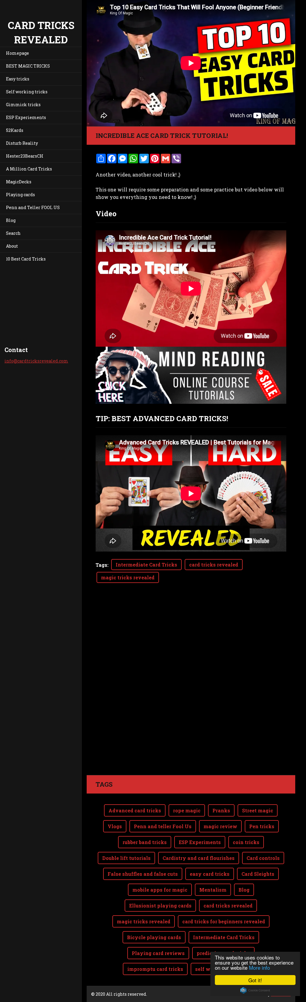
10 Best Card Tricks (26, 259)
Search (13, 233)
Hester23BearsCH (24, 156)
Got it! (255, 980)
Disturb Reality (22, 143)
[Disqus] (191, 691)
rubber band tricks (145, 842)
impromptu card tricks (155, 969)
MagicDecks (18, 182)
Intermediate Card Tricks (146, 564)
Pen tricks (261, 826)
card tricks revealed (213, 564)
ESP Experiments (200, 842)
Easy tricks (17, 79)
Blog (11, 220)
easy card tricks (210, 874)
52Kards (14, 130)
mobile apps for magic (159, 890)
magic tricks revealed (127, 577)
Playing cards (20, 194)
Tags (101, 565)
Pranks (221, 810)
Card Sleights (257, 874)
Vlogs (115, 826)
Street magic (257, 810)
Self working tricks (27, 92)
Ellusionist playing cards (160, 905)
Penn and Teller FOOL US (33, 207)
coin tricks (246, 842)
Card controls (263, 858)
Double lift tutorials (126, 858)
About (12, 246)
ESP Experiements (26, 117)
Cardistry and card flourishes (199, 858)
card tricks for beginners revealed (223, 921)
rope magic (187, 810)
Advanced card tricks (134, 810)
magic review (220, 826)
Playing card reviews (158, 953)
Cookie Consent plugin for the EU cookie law (255, 990)
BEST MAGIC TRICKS (28, 66)
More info (259, 967)
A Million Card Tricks (29, 169)
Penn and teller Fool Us (163, 826)
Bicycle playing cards (154, 937)
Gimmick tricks (23, 104)
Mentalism (213, 890)
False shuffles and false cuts (143, 874)
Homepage (17, 53)
